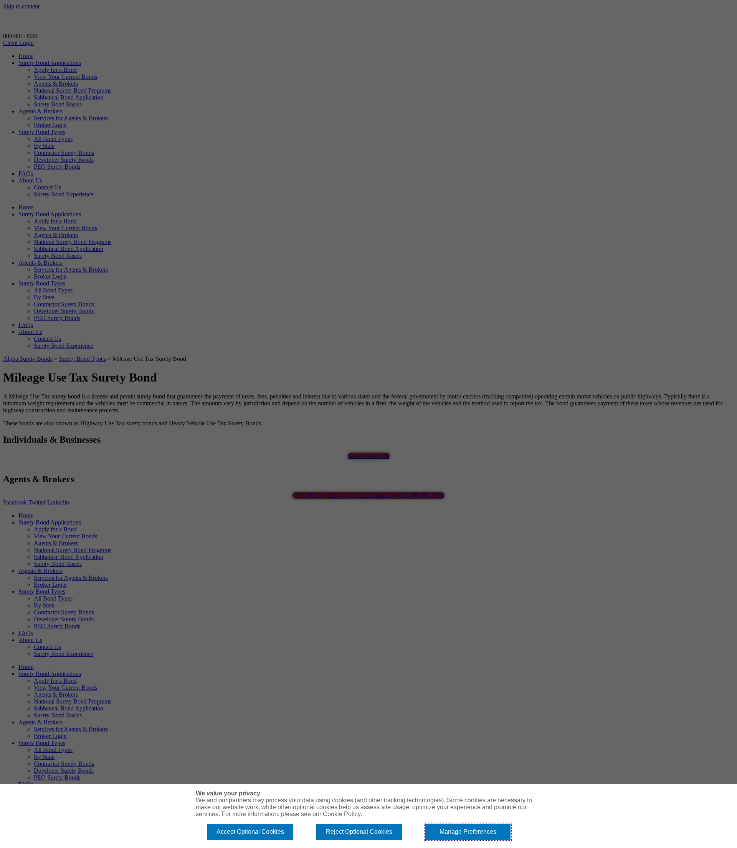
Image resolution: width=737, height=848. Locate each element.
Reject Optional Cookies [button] (359, 831)
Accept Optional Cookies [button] (250, 831)
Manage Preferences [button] (468, 831)
